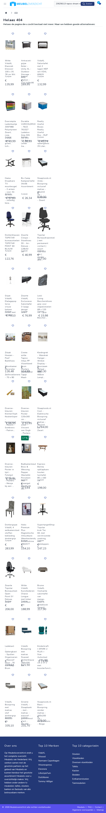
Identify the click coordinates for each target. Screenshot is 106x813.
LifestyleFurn (44, 773)
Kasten (76, 770)
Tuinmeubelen (79, 783)
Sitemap (100, 810)
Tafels (75, 766)
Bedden (76, 774)
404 (16, 12)
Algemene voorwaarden (82, 810)
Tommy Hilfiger (45, 781)
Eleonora (42, 769)
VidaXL (42, 752)
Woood (42, 756)
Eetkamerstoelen (80, 778)
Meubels (81, 807)
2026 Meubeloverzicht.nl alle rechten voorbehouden (28, 807)
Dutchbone (43, 777)
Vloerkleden (78, 758)
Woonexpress (45, 764)
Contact (98, 807)
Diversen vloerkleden (82, 762)
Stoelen (76, 754)
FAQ (90, 807)
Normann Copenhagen (49, 760)
